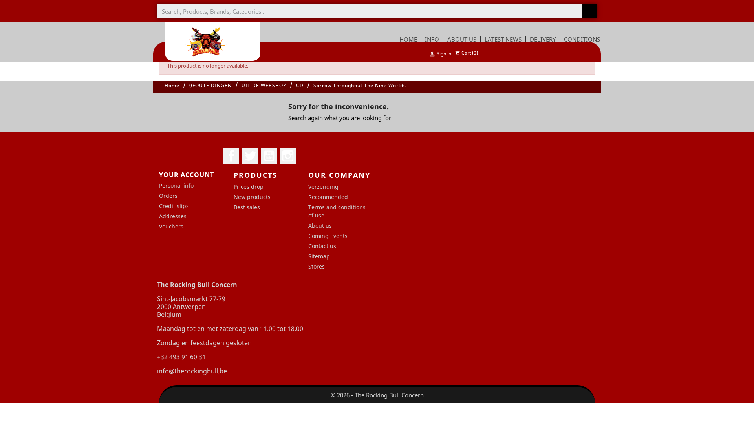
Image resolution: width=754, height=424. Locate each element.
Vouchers (171, 226)
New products (252, 197)
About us (320, 225)
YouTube (269, 156)
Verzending (323, 186)
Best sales (247, 207)
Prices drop (249, 186)
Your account (186, 174)
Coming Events (328, 235)
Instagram (288, 156)
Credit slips (174, 206)
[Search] (589, 11)
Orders (168, 195)
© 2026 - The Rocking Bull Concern (377, 395)
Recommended (328, 197)
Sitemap (319, 256)
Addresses (173, 216)
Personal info (176, 185)
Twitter (250, 156)
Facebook (231, 156)
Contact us (322, 246)
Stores (316, 266)
